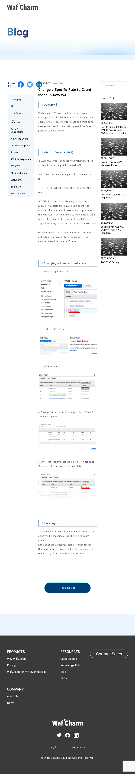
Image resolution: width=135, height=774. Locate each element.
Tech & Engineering (17, 130)
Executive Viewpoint (16, 121)
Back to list (67, 588)
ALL (13, 106)
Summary (16, 186)
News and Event (19, 138)
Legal (53, 747)
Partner (15, 152)
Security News (18, 193)
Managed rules (19, 173)
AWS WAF (16, 166)
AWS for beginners (21, 159)
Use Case (16, 113)
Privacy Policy (77, 747)
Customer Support (20, 145)
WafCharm (16, 179)
